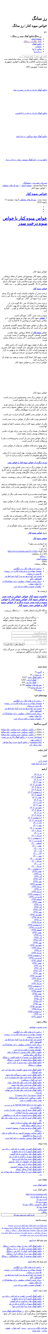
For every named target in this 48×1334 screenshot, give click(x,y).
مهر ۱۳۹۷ (37, 942)
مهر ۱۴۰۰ (37, 856)
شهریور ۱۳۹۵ (36, 1006)
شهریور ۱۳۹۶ (36, 976)
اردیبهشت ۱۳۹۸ (35, 925)
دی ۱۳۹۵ (38, 996)
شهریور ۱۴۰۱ (36, 828)
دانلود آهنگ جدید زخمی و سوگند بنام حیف (24, 1075)
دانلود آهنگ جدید (35, 677)
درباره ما (38, 51)
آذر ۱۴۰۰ (38, 851)
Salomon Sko (36, 742)
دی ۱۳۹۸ (38, 904)
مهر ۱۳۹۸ (37, 912)
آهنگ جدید (23, 1235)
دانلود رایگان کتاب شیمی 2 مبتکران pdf (24, 1052)
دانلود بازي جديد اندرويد (19, 1233)
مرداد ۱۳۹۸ (36, 917)
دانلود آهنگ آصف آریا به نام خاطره (27, 1151)
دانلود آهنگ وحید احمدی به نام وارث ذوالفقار (22, 1115)
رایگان (44, 1212)
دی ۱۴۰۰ (38, 848)
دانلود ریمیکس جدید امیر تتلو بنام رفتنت (24, 1087)
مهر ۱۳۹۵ (37, 1004)
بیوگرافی (38, 1233)
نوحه (39, 690)
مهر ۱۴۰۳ (37, 782)
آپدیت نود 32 (41, 1199)
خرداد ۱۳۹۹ (36, 891)
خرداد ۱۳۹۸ (36, 922)
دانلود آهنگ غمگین (24, 1230)
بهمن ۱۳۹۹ (37, 871)
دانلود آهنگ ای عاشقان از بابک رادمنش (25, 1161)
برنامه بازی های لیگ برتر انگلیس (27, 568)
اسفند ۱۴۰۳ (36, 777)
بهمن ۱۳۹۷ (37, 932)
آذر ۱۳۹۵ (38, 999)
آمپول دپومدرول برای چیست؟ (28, 1095)
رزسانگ (14, 1230)
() (45, 561)
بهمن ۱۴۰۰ (37, 846)
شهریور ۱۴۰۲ (36, 807)
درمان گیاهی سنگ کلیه (31, 1125)
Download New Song (40, 1228)
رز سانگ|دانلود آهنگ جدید (13, 1311)
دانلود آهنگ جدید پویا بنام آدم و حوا (27, 1159)
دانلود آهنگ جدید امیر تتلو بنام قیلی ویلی (24, 1082)
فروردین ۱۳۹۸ (35, 927)
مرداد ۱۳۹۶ (36, 978)
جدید (45, 1027)
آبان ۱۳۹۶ (37, 970)
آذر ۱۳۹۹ (38, 876)
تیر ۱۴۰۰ (38, 863)
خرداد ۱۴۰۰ (36, 866)
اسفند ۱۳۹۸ (36, 899)
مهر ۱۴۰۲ (37, 805)
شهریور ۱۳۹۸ (36, 914)
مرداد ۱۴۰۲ (36, 810)
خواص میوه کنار (36, 194)
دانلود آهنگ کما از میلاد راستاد (29, 1169)
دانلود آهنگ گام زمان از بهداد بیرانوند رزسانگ (22, 1246)
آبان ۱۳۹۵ (37, 1001)
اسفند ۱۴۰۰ (36, 843)
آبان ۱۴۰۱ (37, 823)
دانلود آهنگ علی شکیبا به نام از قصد (26, 1123)
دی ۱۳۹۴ (38, 1014)
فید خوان (16, 1328)
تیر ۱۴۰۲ (38, 812)
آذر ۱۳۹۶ (38, 968)
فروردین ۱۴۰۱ (35, 840)
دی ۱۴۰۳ (38, 779)
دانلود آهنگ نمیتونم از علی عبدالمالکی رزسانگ (21, 1256)
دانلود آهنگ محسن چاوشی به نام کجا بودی (23, 1138)
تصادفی (32, 1027)
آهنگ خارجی (30, 682)
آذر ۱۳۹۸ (38, 907)
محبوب (39, 1027)
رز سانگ (8, 1230)
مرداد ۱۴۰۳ (36, 787)
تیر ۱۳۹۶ (38, 981)
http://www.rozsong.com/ (36, 1194)
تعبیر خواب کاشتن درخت (31, 1100)
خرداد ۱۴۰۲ (36, 815)
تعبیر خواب (30, 1235)
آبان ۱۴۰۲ (37, 802)
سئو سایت (42, 1209)
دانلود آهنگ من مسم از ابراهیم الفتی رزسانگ (22, 1057)
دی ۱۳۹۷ (38, 935)
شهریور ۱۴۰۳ (36, 784)
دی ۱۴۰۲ (38, 800)
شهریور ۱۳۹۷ (36, 945)
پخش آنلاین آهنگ (27, 1228)
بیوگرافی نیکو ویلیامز (32, 1055)
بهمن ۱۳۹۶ (37, 963)
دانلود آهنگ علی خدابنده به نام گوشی (26, 1154)
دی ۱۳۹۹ (38, 874)
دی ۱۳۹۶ (38, 965)
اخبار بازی (42, 761)
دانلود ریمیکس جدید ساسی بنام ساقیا (17, 729)
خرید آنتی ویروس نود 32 (24, 1215)
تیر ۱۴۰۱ (38, 833)
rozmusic (33, 1230)
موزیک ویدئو (36, 687)
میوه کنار (23, 605)
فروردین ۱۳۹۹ (35, 897)
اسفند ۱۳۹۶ (36, 960)
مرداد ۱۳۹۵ (36, 1009)
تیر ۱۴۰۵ (38, 774)
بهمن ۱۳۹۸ (37, 902)
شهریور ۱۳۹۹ (36, 884)
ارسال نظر (19, 644)
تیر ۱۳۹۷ (38, 950)
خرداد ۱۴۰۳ (36, 789)
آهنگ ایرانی (31, 680)
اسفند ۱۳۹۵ (36, 991)
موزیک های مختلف (10, 185)
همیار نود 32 (42, 1207)
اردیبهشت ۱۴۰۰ (35, 869)
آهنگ (10, 1233)
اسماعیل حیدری (34, 737)
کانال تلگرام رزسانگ (33, 41)
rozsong (10, 1226)
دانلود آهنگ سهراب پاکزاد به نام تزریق (25, 1156)
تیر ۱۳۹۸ (38, 920)
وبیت (23, 1328)
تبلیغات (38, 46)
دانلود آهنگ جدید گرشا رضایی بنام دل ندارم (23, 1110)
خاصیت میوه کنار (38, 596)
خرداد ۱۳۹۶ (36, 983)
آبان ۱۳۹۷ (37, 940)
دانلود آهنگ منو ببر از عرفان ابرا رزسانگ (24, 1254)
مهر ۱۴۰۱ (37, 825)
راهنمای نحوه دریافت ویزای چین (27, 586)
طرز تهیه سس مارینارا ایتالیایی (28, 1112)
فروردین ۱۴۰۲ (35, 820)
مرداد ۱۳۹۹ (36, 886)
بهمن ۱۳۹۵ (37, 993)
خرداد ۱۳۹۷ (36, 953)
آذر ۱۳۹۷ (38, 937)
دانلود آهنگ (37, 44)
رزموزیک (44, 1233)
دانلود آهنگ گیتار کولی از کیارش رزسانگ (24, 1251)
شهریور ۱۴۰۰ (36, 858)
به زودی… (37, 675)
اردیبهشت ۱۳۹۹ (35, 894)
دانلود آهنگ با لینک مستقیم (12, 1228)
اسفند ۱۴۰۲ (36, 795)
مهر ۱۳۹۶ (37, 973)
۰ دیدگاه (43, 556)
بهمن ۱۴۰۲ (37, 797)
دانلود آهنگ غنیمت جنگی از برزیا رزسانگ (24, 1248)
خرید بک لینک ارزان (38, 1197)
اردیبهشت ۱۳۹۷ (35, 955)
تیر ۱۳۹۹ (38, 889)
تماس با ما (37, 49)
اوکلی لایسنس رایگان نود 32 (35, 1204)
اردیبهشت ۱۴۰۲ (35, 818)
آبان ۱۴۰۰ (37, 853)
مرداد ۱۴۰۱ (36, 830)
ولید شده (36, 1330)
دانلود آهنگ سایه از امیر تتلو (30, 1164)
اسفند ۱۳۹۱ (36, 1016)
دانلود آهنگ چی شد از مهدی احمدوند (26, 1167)
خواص (25, 596)
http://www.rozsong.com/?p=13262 (23, 551)
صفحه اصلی (36, 39)
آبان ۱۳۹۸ (37, 909)
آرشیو (31, 1240)
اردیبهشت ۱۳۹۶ (35, 986)
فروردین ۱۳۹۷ (35, 958)
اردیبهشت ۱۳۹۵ (35, 1011)
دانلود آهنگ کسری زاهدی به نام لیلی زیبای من (22, 1149)
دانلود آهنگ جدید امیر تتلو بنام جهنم (26, 1085)
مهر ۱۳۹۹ (37, 881)
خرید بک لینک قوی (39, 763)
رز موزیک (31, 1233)
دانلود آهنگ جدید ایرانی (21, 1226)
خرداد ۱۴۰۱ (36, 835)
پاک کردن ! (8, 644)
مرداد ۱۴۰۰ (36, 861)
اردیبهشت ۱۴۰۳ (35, 792)
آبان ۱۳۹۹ (37, 879)
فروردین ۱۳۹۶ (35, 988)
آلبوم (39, 672)
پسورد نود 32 (41, 1202)
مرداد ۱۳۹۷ (36, 948)
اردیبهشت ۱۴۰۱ (35, 838)
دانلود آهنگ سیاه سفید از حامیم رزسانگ (24, 1060)
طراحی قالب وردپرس (37, 1328)
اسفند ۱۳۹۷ (36, 930)
